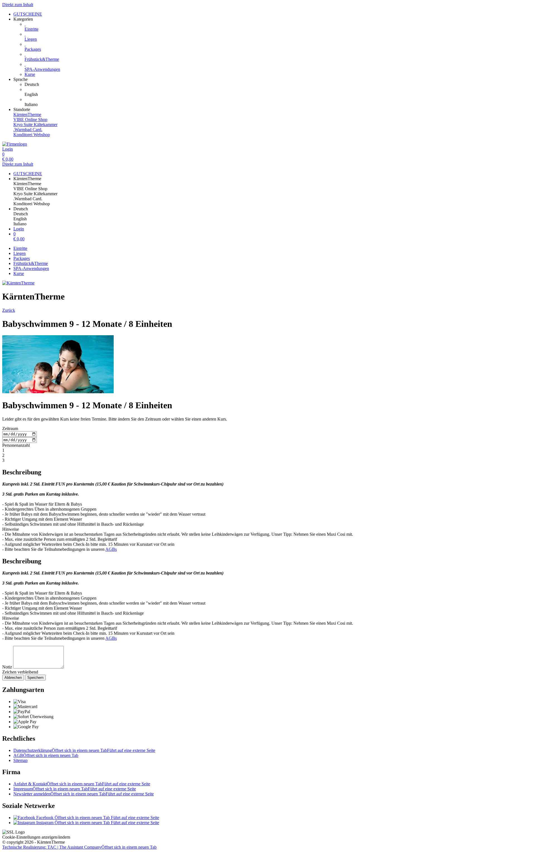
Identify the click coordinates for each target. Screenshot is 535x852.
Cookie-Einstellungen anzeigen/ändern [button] (36, 837)
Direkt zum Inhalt (17, 4)
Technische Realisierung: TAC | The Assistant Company (79, 847)
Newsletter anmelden (83, 793)
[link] (279, 84)
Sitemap (20, 760)
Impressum (74, 788)
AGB (45, 755)
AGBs (111, 549)
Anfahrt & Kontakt (81, 783)
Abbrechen (13, 677)
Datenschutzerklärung (84, 750)
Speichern (35, 677)
